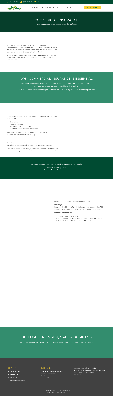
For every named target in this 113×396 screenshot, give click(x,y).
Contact (69, 8)
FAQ (59, 8)
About (35, 8)
